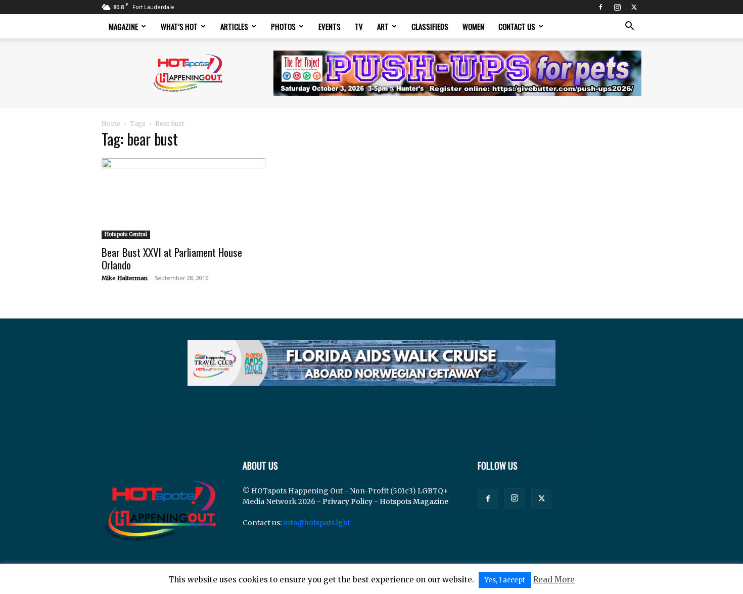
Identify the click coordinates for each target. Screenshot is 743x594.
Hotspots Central (126, 234)
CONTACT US (516, 26)
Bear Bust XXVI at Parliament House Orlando (172, 258)
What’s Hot (179, 26)
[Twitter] (633, 7)
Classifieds (429, 26)
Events (329, 26)
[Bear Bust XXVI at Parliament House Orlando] (183, 198)
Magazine (123, 26)
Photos (283, 26)
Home (111, 123)
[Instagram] (617, 7)
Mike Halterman (125, 278)
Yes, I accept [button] (505, 580)
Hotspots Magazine (414, 501)
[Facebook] (600, 7)
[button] (629, 27)
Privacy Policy (347, 501)
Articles (234, 26)
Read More (554, 579)
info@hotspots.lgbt (316, 522)
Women (473, 26)
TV (359, 26)
